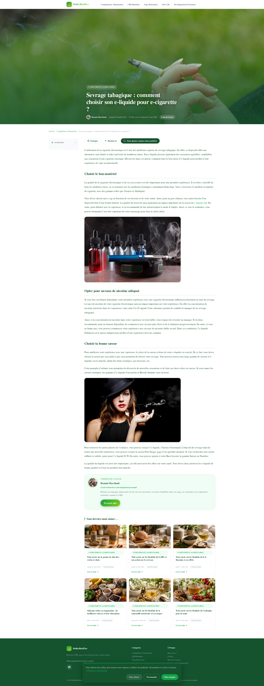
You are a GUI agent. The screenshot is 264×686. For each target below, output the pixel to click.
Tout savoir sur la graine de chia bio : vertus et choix (103, 558)
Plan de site (171, 666)
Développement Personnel (185, 4)
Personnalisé (152, 677)
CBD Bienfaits (134, 4)
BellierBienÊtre (77, 680)
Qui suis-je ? (172, 653)
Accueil (51, 131)
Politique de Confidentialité (177, 663)
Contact (170, 656)
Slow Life (166, 4)
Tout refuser (134, 677)
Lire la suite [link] (91, 571)
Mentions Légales (174, 660)
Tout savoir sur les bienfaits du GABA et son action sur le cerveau (149, 558)
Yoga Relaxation (151, 4)
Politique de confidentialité (96, 670)
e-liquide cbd (200, 202)
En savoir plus (110, 502)
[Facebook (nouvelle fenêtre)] (69, 667)
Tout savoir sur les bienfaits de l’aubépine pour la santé (194, 612)
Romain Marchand (99, 117)
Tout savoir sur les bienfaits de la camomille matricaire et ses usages (146, 612)
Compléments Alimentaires (112, 4)
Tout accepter (169, 677)
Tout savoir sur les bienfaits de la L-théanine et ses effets (191, 558)
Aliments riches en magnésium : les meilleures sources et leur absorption (103, 612)
